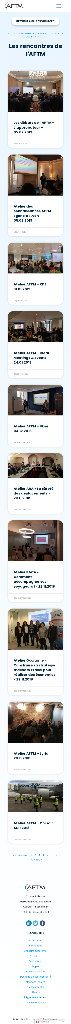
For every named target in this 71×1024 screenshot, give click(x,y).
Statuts (35, 992)
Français (44, 1021)
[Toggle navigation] (58, 6)
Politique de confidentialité (35, 976)
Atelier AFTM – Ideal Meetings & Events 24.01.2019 (31, 358)
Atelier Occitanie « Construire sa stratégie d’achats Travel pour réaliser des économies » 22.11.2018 (34, 670)
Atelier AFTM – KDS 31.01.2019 (30, 286)
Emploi (35, 966)
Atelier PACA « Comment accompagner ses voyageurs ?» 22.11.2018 (34, 579)
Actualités (35, 956)
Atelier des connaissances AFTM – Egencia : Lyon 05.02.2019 (34, 213)
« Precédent (20, 855)
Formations (35, 945)
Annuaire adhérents (35, 950)
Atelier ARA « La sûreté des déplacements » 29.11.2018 (34, 493)
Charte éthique (35, 1002)
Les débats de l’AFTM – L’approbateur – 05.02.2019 (34, 127)
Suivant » (36, 859)
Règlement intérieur (35, 997)
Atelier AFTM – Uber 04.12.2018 (31, 428)
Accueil (13, 33)
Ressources (28, 33)
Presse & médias (35, 971)
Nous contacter (35, 987)
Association (35, 940)
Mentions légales (35, 982)
